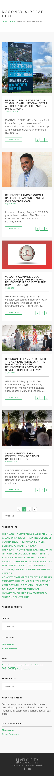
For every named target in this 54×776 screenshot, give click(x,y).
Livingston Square (24, 665)
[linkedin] (29, 768)
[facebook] (24, 768)
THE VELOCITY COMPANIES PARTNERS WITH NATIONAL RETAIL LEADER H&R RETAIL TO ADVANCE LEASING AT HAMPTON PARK (27, 553)
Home (4, 22)
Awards (4, 665)
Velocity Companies (23, 669)
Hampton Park (12, 665)
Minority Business (37, 665)
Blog (12, 22)
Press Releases (10, 648)
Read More (14, 140)
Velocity (9, 668)
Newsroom (8, 644)
